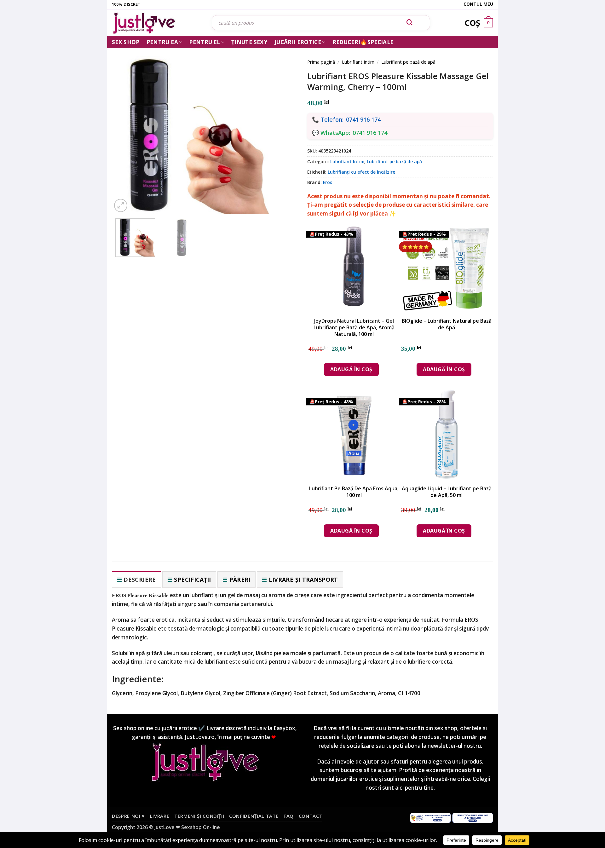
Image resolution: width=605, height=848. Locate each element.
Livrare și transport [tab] (303, 579)
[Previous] (126, 126)
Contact (311, 816)
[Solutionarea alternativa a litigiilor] (430, 817)
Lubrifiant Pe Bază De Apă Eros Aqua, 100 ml (354, 492)
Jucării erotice (297, 42)
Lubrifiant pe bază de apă (408, 62)
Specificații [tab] (192, 579)
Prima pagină (321, 62)
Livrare (160, 816)
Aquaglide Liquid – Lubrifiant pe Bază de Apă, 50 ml (447, 492)
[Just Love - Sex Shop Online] (157, 23)
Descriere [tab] (140, 579)
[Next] (283, 126)
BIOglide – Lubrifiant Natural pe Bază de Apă (447, 324)
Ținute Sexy (249, 42)
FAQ (289, 816)
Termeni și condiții (199, 816)
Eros (327, 182)
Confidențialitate (254, 816)
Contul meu (478, 4)
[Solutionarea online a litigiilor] (472, 817)
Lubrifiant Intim (358, 62)
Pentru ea (162, 42)
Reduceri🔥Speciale (363, 42)
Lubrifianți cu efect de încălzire (361, 172)
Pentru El (204, 42)
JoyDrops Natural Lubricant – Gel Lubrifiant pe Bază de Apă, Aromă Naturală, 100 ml (354, 327)
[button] (120, 205)
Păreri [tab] (240, 579)
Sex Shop (126, 42)
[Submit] (409, 22)
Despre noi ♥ (128, 816)
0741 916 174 (363, 119)
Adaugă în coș (351, 369)
